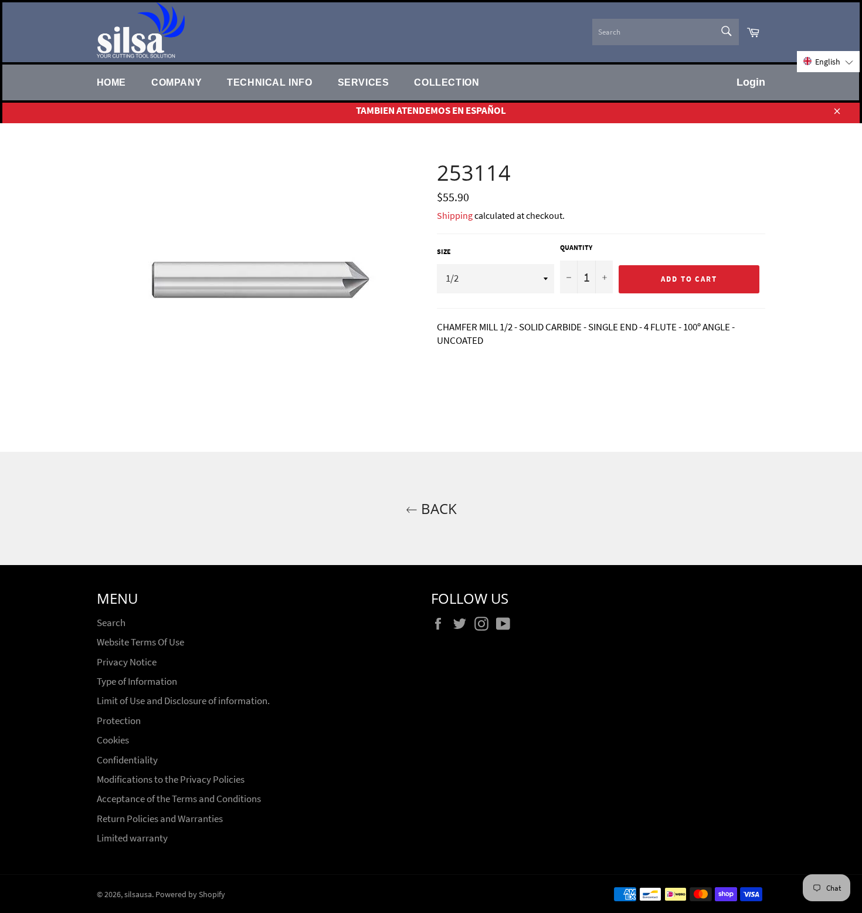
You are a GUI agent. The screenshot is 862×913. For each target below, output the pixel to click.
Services (363, 82)
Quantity (576, 247)
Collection (446, 82)
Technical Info (269, 82)
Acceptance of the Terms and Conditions (179, 798)
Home (111, 82)
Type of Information (137, 681)
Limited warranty (132, 837)
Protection (119, 720)
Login (751, 82)
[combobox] (665, 32)
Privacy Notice (127, 661)
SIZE (444, 251)
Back (437, 508)
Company (176, 82)
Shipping (455, 215)
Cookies (113, 739)
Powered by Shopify (190, 895)
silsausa (138, 895)
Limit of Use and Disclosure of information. (183, 700)
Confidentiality (127, 759)
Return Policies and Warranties (160, 818)
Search (111, 622)
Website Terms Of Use (140, 641)
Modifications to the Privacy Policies (171, 779)
